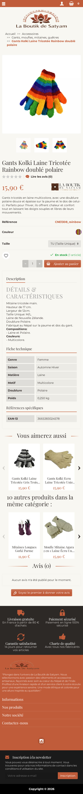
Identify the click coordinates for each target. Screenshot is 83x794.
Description (15, 278)
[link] (41, 740)
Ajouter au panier (66, 263)
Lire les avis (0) (41, 176)
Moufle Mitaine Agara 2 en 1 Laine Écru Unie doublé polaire (59, 551)
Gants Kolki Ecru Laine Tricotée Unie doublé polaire (59, 482)
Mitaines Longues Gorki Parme (24, 549)
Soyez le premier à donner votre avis (44, 592)
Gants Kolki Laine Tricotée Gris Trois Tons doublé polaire (24, 482)
